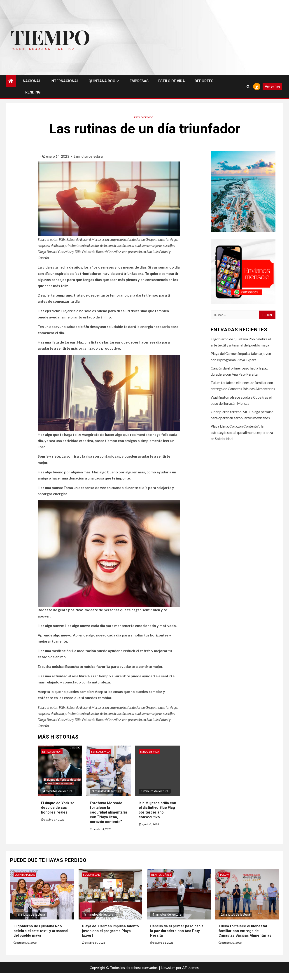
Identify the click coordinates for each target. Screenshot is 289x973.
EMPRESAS (139, 81)
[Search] (248, 86)
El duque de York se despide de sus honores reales (58, 808)
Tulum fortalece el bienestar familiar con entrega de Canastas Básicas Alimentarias (245, 931)
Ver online (272, 86)
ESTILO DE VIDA (171, 81)
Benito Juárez (161, 874)
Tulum (224, 874)
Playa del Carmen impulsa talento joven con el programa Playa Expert (110, 931)
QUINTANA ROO (102, 81)
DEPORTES (204, 81)
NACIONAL (32, 81)
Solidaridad (91, 874)
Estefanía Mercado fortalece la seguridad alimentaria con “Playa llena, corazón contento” (108, 812)
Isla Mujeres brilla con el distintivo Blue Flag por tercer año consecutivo (157, 810)
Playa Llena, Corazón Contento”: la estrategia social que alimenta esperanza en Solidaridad (242, 432)
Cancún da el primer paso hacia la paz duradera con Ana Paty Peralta (176, 931)
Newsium (168, 967)
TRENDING (31, 92)
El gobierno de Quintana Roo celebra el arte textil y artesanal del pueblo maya (41, 931)
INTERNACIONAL (65, 81)
